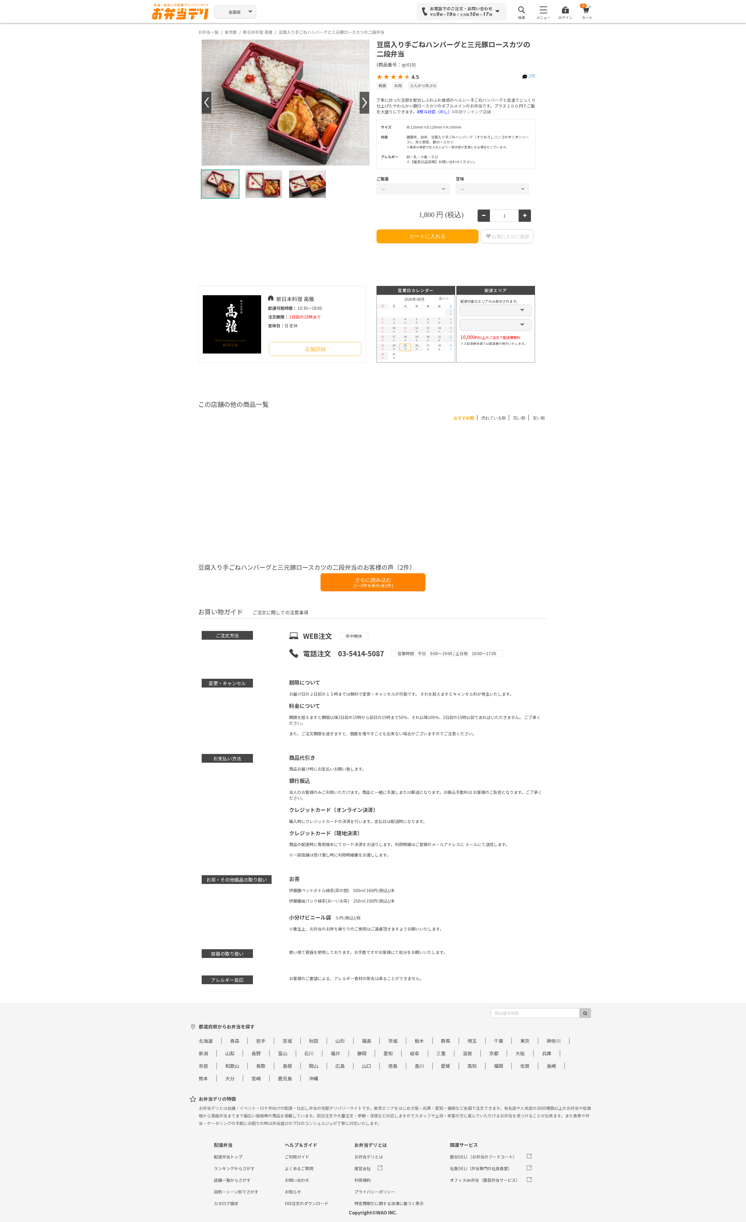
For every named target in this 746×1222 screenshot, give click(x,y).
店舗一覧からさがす (232, 1180)
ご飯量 (382, 179)
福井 (335, 1053)
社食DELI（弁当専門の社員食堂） (481, 1168)
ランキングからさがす (234, 1168)
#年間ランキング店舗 (471, 112)
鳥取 (260, 1065)
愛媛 (445, 1065)
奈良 (203, 1065)
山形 (340, 1040)
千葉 (498, 1040)
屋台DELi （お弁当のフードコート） (483, 1157)
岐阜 (414, 1053)
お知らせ (293, 1192)
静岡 (362, 1053)
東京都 (231, 32)
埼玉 (472, 1040)
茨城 (392, 1040)
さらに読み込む (373, 582)
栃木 (419, 1040)
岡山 (313, 1065)
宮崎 (256, 1078)
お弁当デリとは (368, 1157)
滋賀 (467, 1053)
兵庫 (546, 1053)
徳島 (392, 1065)
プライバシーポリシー (374, 1192)
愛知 (388, 1053)
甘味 (460, 179)
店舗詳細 (315, 349)
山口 (366, 1065)
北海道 (206, 1040)
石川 (309, 1053)
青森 (234, 1040)
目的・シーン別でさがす (236, 1192)
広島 (340, 1065)
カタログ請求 (226, 1203)
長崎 (551, 1065)
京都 (494, 1053)
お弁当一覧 (208, 32)
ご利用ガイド (297, 1157)
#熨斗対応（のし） (434, 112)
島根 (287, 1065)
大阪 (520, 1053)
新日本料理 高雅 (257, 32)
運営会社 (362, 1168)
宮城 (287, 1040)
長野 (256, 1053)
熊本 (203, 1078)
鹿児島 (285, 1078)
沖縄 (313, 1078)
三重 (441, 1053)
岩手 (260, 1040)
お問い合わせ (297, 1180)
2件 (532, 75)
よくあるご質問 (299, 1168)
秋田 (313, 1040)
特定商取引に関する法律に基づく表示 (389, 1203)
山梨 (230, 1053)
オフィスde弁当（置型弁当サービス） (485, 1180)
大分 (230, 1078)
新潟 (203, 1053)
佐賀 (524, 1065)
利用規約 (362, 1180)
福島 (366, 1040)
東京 (524, 1040)
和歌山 (232, 1065)
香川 (419, 1065)
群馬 (445, 1040)
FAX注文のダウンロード (306, 1203)
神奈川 (554, 1040)
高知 (472, 1065)
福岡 (498, 1065)
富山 (282, 1053)
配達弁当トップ (228, 1157)
